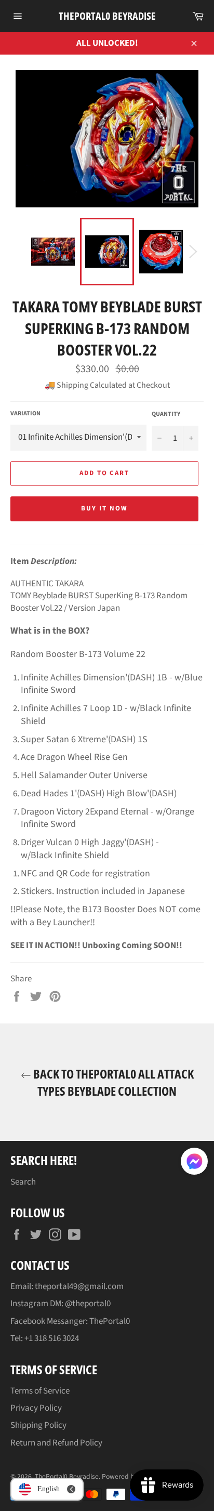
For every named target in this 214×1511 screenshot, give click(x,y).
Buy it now (104, 508)
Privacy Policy (36, 1408)
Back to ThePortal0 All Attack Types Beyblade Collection (112, 1082)
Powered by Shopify (131, 1476)
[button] (194, 1163)
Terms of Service (40, 1391)
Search (23, 1182)
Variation (25, 414)
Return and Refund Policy (56, 1443)
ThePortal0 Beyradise (107, 16)
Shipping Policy (38, 1425)
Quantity (166, 414)
